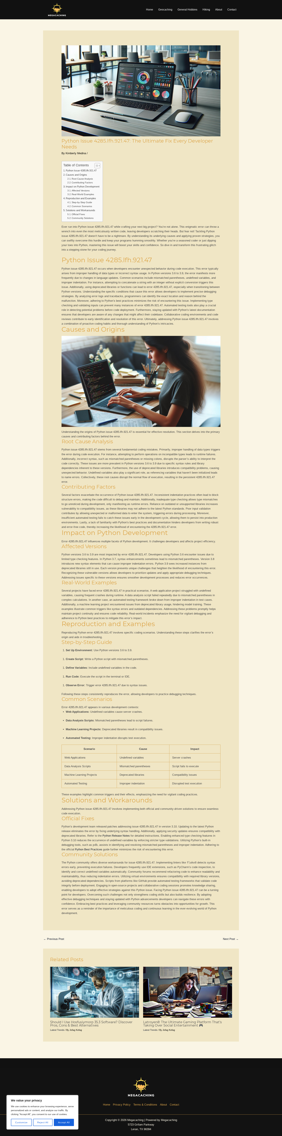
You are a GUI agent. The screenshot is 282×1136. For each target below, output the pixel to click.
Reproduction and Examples (81, 198)
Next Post (231, 939)
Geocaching (165, 9)
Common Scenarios (82, 206)
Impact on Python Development (82, 186)
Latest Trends (57, 1030)
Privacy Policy (122, 1104)
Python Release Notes (116, 835)
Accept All (64, 1122)
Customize (21, 1122)
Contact (231, 9)
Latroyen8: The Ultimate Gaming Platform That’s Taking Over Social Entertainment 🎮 (182, 1023)
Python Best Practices (88, 849)
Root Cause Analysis (82, 179)
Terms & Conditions (145, 1104)
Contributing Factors (82, 182)
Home (149, 9)
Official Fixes (78, 214)
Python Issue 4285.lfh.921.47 (81, 170)
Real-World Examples (83, 194)
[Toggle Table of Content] (95, 165)
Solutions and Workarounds (80, 210)
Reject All (42, 1122)
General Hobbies (187, 9)
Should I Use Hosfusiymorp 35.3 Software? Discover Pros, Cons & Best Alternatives (91, 1023)
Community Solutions (83, 218)
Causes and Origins (76, 174)
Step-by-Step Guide (82, 202)
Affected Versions (81, 190)
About (218, 9)
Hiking (206, 9)
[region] (42, 1112)
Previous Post (53, 939)
